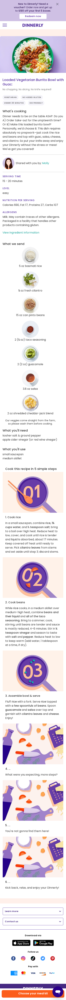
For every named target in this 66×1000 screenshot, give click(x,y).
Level (6, 188)
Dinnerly (33, 25)
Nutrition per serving (19, 200)
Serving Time (12, 176)
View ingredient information (21, 233)
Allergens (10, 212)
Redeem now (33, 16)
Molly (45, 163)
